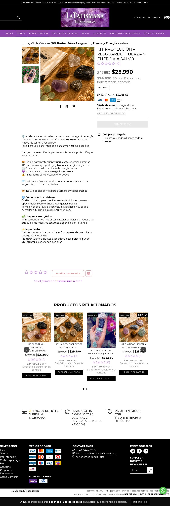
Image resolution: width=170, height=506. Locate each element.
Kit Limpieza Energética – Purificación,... (68, 346)
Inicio (9, 33)
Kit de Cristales (40, 43)
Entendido (140, 502)
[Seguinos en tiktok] (145, 451)
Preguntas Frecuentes (125, 33)
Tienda (21, 33)
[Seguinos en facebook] (139, 451)
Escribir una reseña (68, 273)
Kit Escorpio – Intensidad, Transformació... (36, 347)
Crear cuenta (138, 18)
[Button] (88, 273)
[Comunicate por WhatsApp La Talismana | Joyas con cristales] (163, 490)
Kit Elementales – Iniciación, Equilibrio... (101, 352)
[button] (109, 63)
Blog (85, 33)
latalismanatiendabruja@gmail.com (96, 453)
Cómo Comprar (154, 33)
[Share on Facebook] (61, 106)
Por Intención (38, 33)
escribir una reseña (69, 281)
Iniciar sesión (154, 18)
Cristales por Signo (65, 33)
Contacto (99, 33)
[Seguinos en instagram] (132, 451)
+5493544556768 (86, 450)
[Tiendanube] (25, 492)
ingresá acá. (130, 494)
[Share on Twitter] (67, 106)
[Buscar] (18, 17)
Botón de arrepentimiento (154, 494)
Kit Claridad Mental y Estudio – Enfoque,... (133, 346)
